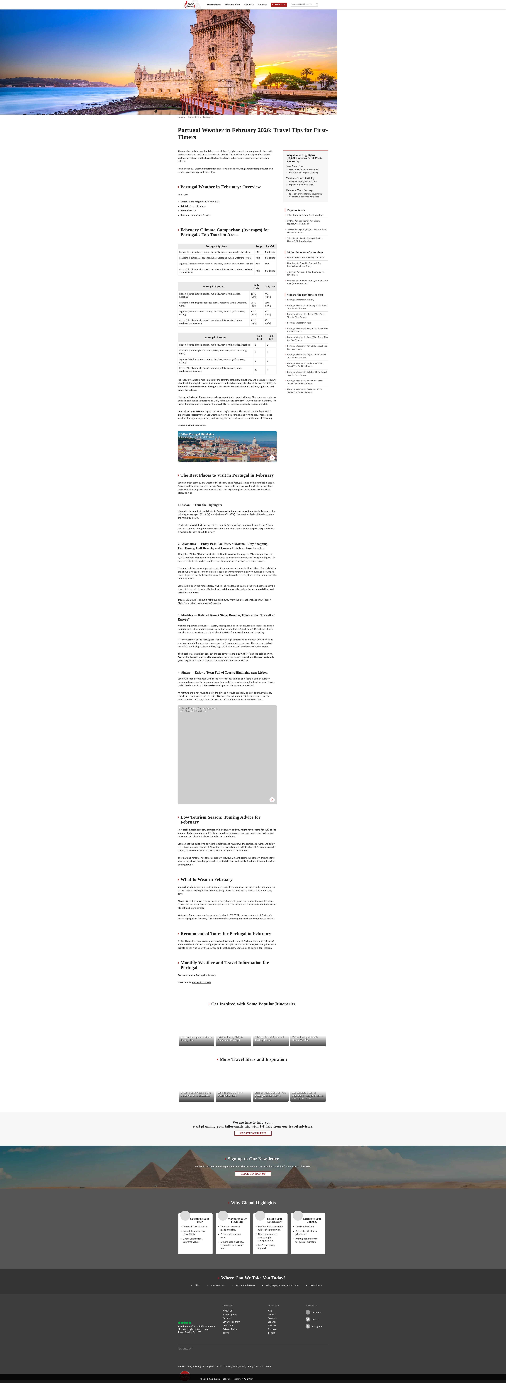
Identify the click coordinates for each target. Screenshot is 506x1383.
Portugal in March (201, 982)
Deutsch (272, 1314)
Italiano (272, 1325)
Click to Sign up (253, 1173)
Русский (272, 1329)
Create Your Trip (253, 1133)
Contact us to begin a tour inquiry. (254, 948)
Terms (226, 1333)
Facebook (316, 1313)
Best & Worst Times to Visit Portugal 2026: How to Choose (270, 1095)
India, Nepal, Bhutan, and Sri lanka (282, 1285)
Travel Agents (230, 1314)
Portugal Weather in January (300, 300)
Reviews (262, 5)
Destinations (214, 5)
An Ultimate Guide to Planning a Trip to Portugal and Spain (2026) (307, 1095)
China (197, 1285)
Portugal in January (206, 975)
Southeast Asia (218, 1285)
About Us (249, 5)
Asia (270, 1311)
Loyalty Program (231, 1322)
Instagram (317, 1326)
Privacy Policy (230, 1329)
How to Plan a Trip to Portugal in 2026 (305, 257)
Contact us (228, 1325)
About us (227, 1311)
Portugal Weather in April (299, 323)
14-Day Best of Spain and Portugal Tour (269, 1038)
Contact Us (278, 4)
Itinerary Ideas (232, 5)
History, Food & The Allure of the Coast (196, 435)
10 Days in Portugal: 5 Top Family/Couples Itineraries (196, 1094)
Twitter (315, 1320)
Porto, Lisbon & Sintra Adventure (198, 709)
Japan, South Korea (245, 1285)
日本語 (272, 1333)
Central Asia (316, 1285)
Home (181, 117)
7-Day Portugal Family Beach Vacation (305, 215)
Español (272, 1322)
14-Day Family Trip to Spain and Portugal (230, 1038)
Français (272, 1318)
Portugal (207, 117)
